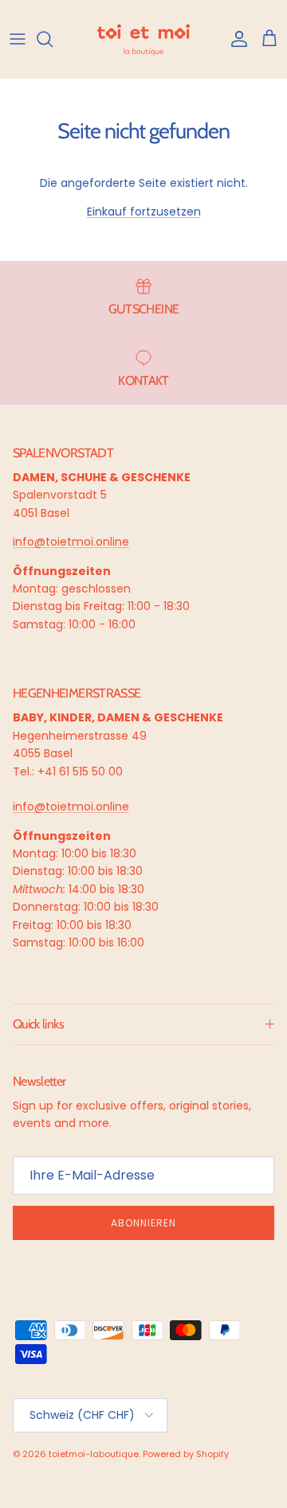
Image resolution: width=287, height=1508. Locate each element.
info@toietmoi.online (71, 542)
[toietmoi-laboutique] (143, 39)
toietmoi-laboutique (94, 1454)
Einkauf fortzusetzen (144, 212)
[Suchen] (52, 38)
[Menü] (17, 38)
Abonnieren (143, 1223)
